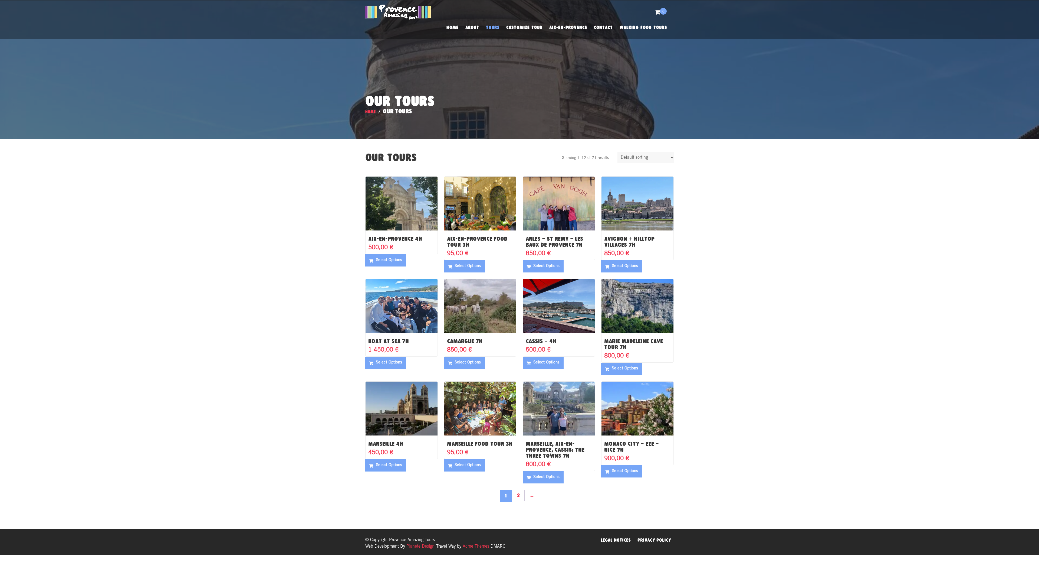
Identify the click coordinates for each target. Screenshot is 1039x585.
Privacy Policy (654, 540)
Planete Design (420, 546)
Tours (492, 27)
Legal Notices (616, 540)
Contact (603, 27)
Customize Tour (524, 27)
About (472, 27)
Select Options (389, 260)
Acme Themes (476, 546)
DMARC (498, 546)
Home (452, 27)
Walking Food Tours (643, 27)
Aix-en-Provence (568, 27)
